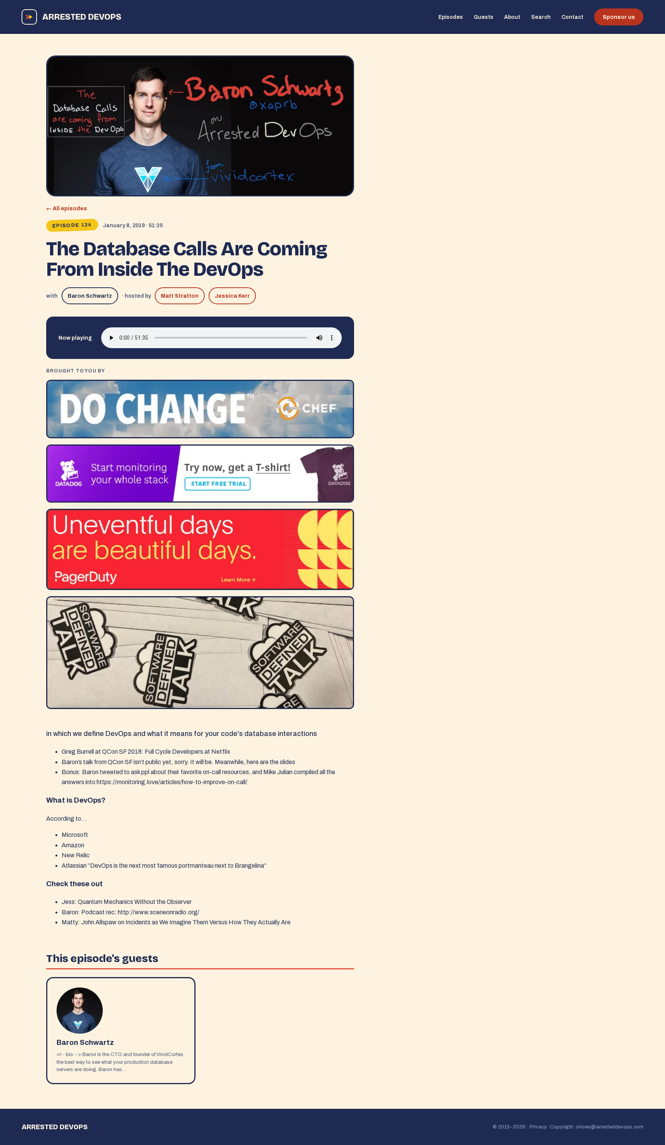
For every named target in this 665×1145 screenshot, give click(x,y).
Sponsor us (619, 17)
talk (88, 762)
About (512, 17)
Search (541, 17)
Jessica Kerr (232, 296)
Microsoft (75, 835)
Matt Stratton (180, 296)
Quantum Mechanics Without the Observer (135, 902)
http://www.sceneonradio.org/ (158, 912)
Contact (572, 17)
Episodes (450, 17)
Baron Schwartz (90, 296)
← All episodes (66, 208)
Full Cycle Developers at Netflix (187, 751)
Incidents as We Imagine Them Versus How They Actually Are (208, 922)
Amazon (73, 845)
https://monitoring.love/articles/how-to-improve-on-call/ (172, 782)
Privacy (538, 1127)
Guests (483, 17)
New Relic (76, 855)
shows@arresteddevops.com (609, 1127)
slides (287, 762)
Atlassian (74, 865)
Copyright (561, 1127)
